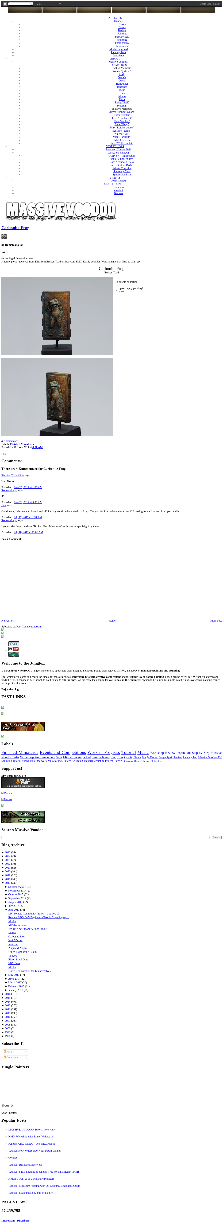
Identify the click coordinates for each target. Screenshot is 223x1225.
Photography (122, 42)
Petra (122, 99)
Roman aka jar (9, 490)
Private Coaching (122, 168)
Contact (118, 190)
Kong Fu (117, 757)
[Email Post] (3, 453)
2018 (8, 879)
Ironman (13, 944)
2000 (8, 1028)
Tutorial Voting (21, 760)
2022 (8, 863)
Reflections (156, 761)
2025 (8, 852)
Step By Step (122, 36)
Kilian (122, 93)
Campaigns (88, 760)
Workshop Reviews (118, 152)
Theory (122, 24)
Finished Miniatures (19, 752)
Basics (122, 27)
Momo (122, 96)
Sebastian (122, 105)
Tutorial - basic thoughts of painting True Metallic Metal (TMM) (43, 1171)
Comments (12, 1057)
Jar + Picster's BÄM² (121, 165)
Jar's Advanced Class (122, 161)
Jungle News (100, 757)
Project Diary (112, 760)
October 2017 (16, 894)
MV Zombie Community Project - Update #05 (33, 913)
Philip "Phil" (122, 102)
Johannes (122, 86)
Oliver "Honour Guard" (122, 111)
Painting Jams (118, 52)
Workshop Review (162, 753)
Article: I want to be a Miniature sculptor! (31, 1178)
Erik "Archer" (122, 121)
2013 (8, 1005)
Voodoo (12, 955)
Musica (52, 760)
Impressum (8, 1220)
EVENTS (115, 177)
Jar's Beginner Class (122, 158)
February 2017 (16, 986)
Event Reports (118, 180)
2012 (8, 1009)
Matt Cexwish (122, 140)
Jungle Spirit (165, 757)
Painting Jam (190, 757)
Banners (118, 193)
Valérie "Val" (122, 133)
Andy (122, 74)
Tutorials (118, 20)
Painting (121, 33)
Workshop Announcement (37, 757)
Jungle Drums (149, 757)
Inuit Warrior (15, 940)
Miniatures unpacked (77, 757)
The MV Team (118, 64)
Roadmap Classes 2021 (118, 149)
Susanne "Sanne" (122, 130)
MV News (14, 963)
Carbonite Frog (15, 227)
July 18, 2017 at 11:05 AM (28, 532)
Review (178, 757)
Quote (128, 757)
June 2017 (14, 909)
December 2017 (17, 886)
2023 (8, 859)
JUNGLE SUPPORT (115, 183)
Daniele (122, 77)
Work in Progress (103, 752)
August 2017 (15, 902)
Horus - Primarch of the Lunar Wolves (29, 970)
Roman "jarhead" (122, 71)
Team (78, 760)
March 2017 (15, 982)
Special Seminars (122, 174)
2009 (8, 1020)
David (122, 80)
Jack (3, 505)
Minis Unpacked (118, 49)
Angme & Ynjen (17, 948)
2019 (8, 875)
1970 (8, 1036)
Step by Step (201, 753)
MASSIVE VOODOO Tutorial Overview (31, 1129)
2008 (8, 1024)
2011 (8, 1013)
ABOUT (115, 58)
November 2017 (17, 890)
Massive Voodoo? (118, 61)
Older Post (216, 620)
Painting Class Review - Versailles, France (31, 1143)
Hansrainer (122, 83)
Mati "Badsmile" (122, 136)
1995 (8, 1032)
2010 (8, 1016)
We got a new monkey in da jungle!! (28, 928)
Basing (122, 30)
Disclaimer (23, 1220)
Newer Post (7, 620)
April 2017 (14, 978)
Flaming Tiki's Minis (12, 475)
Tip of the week (38, 760)
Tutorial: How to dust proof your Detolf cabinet (34, 1150)
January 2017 (16, 990)
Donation (118, 187)
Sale (59, 757)
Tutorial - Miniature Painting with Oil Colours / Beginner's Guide (44, 1185)
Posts (9, 1051)
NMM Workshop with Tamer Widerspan (30, 1136)
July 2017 (14, 905)
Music (143, 752)
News (137, 757)
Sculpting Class (121, 171)
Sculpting (122, 39)
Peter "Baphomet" (122, 118)
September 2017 (17, 898)
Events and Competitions (63, 752)
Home (112, 620)
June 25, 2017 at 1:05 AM (28, 487)
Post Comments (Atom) (29, 626)
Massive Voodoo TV (210, 757)
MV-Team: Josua (17, 925)
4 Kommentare (9, 440)
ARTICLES (115, 17)
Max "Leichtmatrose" (122, 127)
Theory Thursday (142, 761)
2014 (8, 1001)
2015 (8, 997)
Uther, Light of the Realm (22, 951)
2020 (8, 871)
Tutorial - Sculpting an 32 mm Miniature (30, 1192)
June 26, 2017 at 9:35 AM (28, 502)
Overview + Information (122, 155)
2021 (8, 867)
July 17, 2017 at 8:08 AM (28, 517)
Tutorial (128, 752)
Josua (122, 89)
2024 (8, 856)
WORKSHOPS (115, 146)
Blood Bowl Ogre (18, 959)
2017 (8, 882)
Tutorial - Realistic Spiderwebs (25, 1164)
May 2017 (14, 974)
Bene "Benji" (122, 124)
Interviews (118, 55)
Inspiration (122, 46)
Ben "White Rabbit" (122, 143)
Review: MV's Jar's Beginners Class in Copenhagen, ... (38, 917)
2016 (8, 993)
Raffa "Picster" (122, 114)
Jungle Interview (65, 760)
